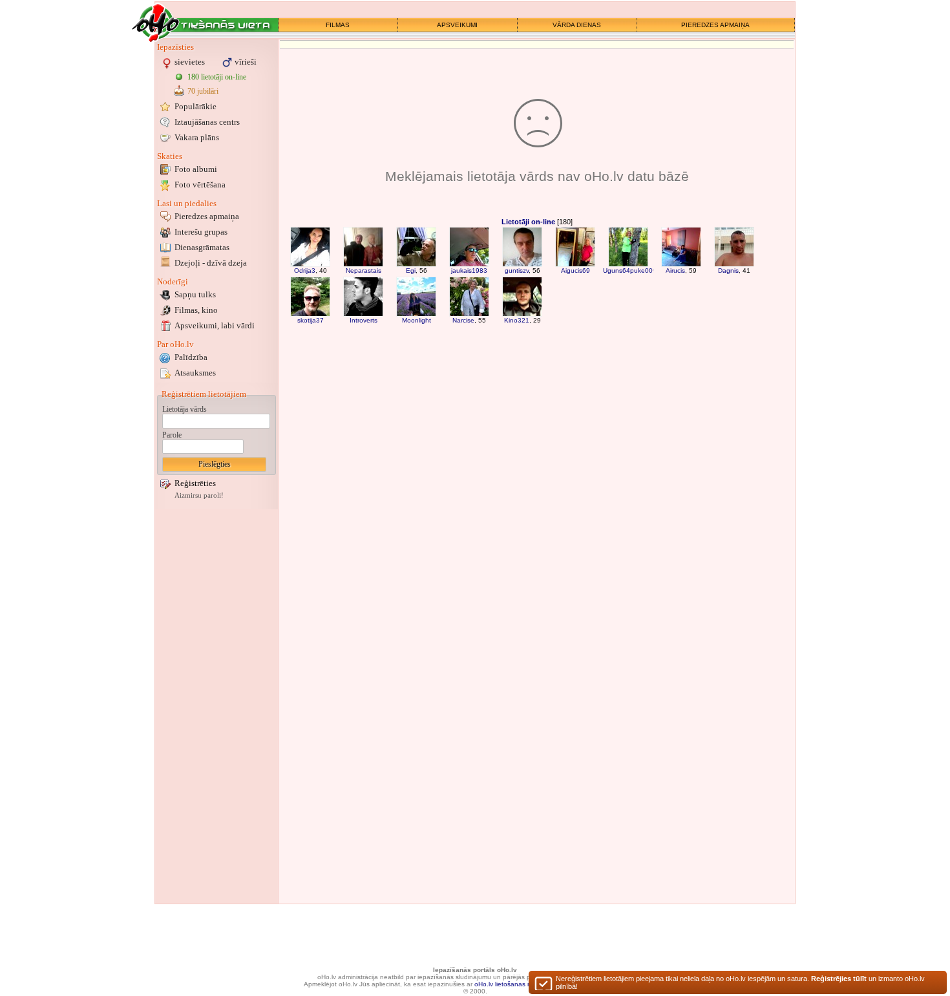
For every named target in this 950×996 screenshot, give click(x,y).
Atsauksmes (195, 372)
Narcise (463, 320)
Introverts (363, 320)
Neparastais (363, 270)
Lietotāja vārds (184, 409)
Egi (411, 270)
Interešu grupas (200, 232)
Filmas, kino (196, 310)
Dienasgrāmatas (201, 247)
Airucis (675, 270)
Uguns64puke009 (630, 270)
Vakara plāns (196, 137)
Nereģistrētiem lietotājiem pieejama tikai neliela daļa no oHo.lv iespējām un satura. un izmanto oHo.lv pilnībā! (740, 982)
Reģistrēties (195, 483)
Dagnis (728, 270)
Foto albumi (195, 169)
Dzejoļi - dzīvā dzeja (210, 263)
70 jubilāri (202, 91)
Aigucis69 (575, 270)
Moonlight (416, 320)
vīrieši (246, 62)
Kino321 (516, 320)
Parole (172, 435)
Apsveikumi (214, 325)
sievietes (189, 62)
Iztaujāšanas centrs (207, 122)
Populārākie (195, 106)
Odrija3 (304, 270)
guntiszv (517, 270)
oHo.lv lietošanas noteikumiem (519, 984)
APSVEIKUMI (457, 24)
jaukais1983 (469, 270)
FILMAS (338, 24)
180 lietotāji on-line (216, 76)
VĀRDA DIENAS (577, 24)
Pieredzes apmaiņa (206, 216)
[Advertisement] (216, 706)
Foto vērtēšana (200, 184)
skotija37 (310, 320)
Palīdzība (190, 357)
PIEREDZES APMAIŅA (715, 24)
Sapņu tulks (195, 294)
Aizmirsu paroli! (199, 495)
